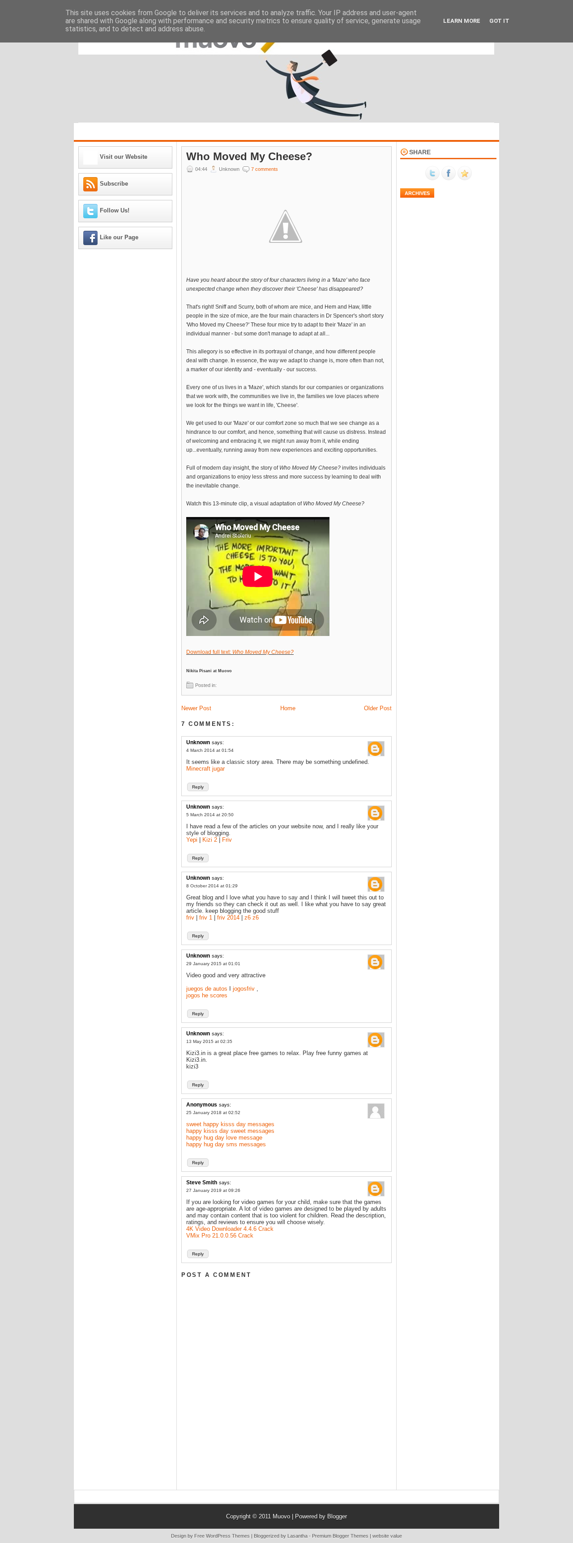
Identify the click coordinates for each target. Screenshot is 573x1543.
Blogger (337, 1516)
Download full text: (240, 652)
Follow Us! (114, 210)
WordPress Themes (228, 1536)
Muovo (281, 1516)
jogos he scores (206, 995)
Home (287, 708)
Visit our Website (123, 156)
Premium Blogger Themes (340, 1536)
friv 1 (205, 917)
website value (387, 1536)
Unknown (198, 742)
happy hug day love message (224, 1137)
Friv (227, 839)
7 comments (264, 169)
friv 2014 (228, 917)
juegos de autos (206, 988)
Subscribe (114, 183)
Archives (417, 193)
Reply (198, 786)
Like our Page (119, 237)
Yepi (191, 839)
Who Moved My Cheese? (249, 156)
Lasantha (297, 1536)
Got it (499, 20)
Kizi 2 (209, 839)
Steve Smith (201, 1182)
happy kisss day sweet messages (230, 1131)
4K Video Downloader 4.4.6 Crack (230, 1228)
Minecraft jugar (205, 768)
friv (190, 917)
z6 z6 (251, 917)
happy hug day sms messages (226, 1144)
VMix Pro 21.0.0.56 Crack (219, 1235)
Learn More (461, 20)
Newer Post (196, 708)
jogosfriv (244, 988)
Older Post (378, 708)
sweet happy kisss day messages (230, 1124)
